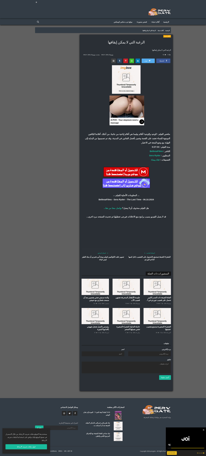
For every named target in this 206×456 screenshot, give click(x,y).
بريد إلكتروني (166, 349)
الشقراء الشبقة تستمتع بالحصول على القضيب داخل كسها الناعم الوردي (150, 258)
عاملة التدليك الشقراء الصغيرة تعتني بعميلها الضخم (128, 327)
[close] (47, 431)
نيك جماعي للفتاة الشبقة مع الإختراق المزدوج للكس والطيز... (98, 434)
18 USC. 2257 (68, 451)
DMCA (60, 451)
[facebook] (75, 413)
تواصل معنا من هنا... (113, 208)
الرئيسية (166, 22)
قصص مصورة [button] (142, 22)
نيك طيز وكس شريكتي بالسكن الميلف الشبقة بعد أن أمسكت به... (97, 424)
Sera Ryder (154, 155)
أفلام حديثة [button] (156, 22)
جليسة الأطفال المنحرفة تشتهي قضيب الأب (128, 298)
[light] (36, 2)
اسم (122, 349)
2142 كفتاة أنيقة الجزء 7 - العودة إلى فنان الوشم (96, 413)
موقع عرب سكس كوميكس (123, 22)
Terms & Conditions (50, 451)
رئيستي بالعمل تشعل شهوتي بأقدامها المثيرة (98, 327)
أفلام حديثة (161, 30)
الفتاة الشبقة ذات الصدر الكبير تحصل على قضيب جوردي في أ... (158, 298)
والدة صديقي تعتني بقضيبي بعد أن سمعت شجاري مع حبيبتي (96, 298)
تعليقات (166, 343)
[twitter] (69, 413)
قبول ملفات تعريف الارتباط (26, 447)
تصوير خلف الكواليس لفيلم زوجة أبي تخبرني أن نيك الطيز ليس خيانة (103, 258)
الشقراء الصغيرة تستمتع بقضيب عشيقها (158, 327)
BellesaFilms (156, 151)
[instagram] (64, 413)
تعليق (169, 359)
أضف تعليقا (165, 377)
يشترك (39, 428)
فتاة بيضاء (155, 160)
